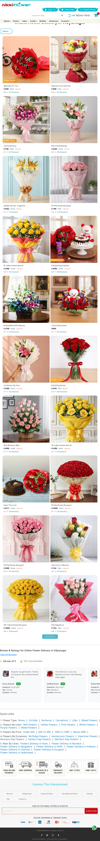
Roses (21, 720)
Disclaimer (63, 839)
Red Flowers (30, 724)
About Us (10, 794)
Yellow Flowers (49, 724)
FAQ (8, 799)
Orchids (33, 720)
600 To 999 (44, 731)
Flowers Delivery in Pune (34, 743)
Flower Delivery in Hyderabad (16, 752)
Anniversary (53, 21)
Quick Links (7, 714)
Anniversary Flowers (63, 736)
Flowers (16, 21)
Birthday (43, 21)
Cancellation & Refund (69, 794)
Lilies (75, 720)
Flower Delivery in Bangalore (16, 746)
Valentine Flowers (88, 736)
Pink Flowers (68, 724)
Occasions (65, 21)
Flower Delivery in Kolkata (80, 746)
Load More (50, 636)
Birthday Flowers (38, 736)
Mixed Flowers (90, 720)
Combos (33, 21)
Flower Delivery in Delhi (49, 746)
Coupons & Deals (47, 794)
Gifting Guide (27, 794)
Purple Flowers (8, 727)
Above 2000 (79, 731)
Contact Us (22, 799)
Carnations (62, 720)
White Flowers (87, 724)
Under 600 (29, 731)
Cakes (24, 21)
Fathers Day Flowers (39, 739)
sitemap (89, 794)
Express (7, 21)
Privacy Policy (53, 839)
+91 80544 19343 (80, 15)
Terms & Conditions (39, 839)
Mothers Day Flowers (67, 739)
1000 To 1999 (61, 731)
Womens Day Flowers (12, 739)
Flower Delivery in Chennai (15, 749)
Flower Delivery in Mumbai (66, 743)
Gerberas (46, 720)
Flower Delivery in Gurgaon (49, 749)
